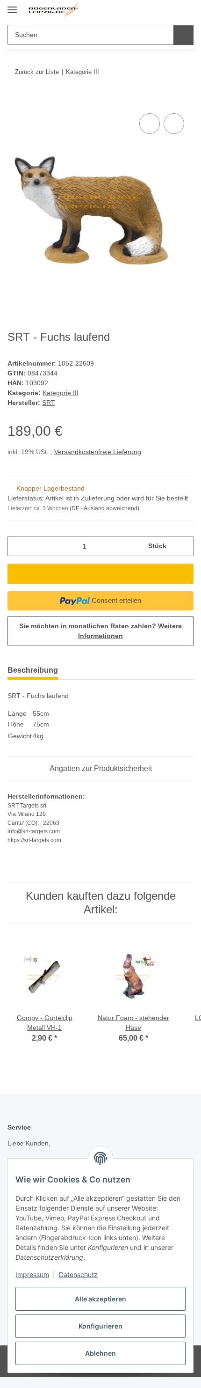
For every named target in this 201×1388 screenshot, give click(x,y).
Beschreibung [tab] (32, 670)
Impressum (32, 1274)
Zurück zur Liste (37, 71)
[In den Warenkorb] (14, 100)
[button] (157, 10)
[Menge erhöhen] (183, 546)
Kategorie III (61, 393)
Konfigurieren (100, 1326)
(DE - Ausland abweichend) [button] (104, 508)
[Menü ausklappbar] (12, 6)
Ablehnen (100, 1353)
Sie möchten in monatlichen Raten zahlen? (100, 630)
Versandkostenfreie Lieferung (97, 451)
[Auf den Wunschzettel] (174, 123)
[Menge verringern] (18, 546)
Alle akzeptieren (100, 1299)
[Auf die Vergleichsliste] (149, 123)
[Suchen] (183, 35)
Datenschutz (78, 1274)
